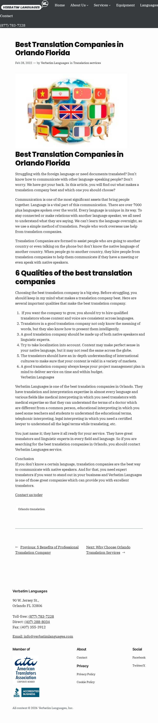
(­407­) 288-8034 (37, 622)
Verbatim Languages (55, 63)
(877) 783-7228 (41, 616)
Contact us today (29, 495)
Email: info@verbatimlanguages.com (43, 636)
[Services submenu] (110, 5)
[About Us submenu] (87, 5)
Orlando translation (31, 509)
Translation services (87, 63)
